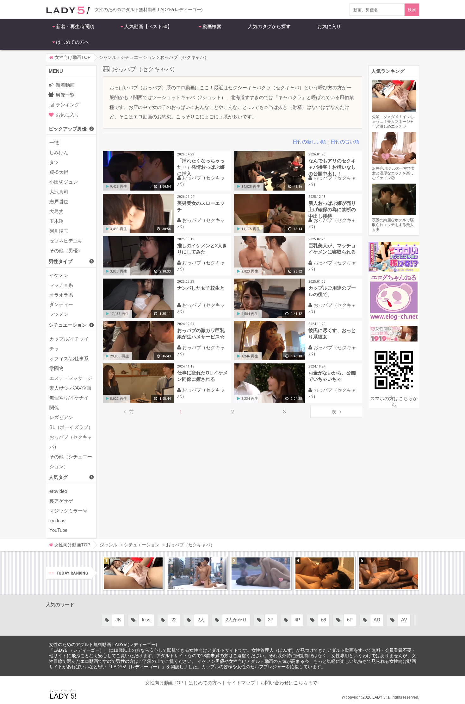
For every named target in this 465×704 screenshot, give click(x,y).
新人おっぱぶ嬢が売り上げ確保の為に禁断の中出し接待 (332, 209)
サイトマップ (241, 682)
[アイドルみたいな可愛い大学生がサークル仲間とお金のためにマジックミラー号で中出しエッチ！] (197, 573)
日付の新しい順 (309, 141)
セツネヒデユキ (66, 240)
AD (354, 619)
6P (327, 619)
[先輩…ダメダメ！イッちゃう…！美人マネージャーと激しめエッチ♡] (133, 573)
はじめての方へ (72, 42)
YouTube (58, 530)
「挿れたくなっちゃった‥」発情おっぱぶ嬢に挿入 (201, 167)
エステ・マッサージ (70, 378)
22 (151, 619)
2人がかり (213, 619)
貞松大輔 (58, 172)
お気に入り (329, 26)
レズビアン (61, 417)
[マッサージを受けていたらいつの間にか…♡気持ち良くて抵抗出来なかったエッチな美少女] (388, 573)
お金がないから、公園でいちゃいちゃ (332, 376)
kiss (123, 619)
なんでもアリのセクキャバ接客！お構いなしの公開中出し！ (332, 167)
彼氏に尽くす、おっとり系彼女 (332, 333)
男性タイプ (60, 261)
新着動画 (65, 85)
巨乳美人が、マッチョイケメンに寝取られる (332, 249)
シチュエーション (68, 325)
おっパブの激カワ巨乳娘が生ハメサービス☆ (201, 333)
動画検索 (211, 26)
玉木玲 (56, 221)
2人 (178, 619)
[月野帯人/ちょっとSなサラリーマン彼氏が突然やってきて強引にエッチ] (324, 573)
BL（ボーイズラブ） (71, 427)
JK (95, 619)
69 (300, 619)
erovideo (58, 491)
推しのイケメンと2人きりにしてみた (202, 249)
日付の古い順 (345, 141)
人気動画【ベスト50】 (148, 26)
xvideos (57, 520)
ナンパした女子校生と (201, 288)
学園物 (56, 368)
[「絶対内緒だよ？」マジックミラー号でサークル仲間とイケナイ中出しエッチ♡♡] (261, 573)
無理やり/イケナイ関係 (69, 402)
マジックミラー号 (68, 510)
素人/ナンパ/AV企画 (70, 388)
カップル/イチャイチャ (69, 343)
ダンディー (61, 304)
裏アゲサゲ (61, 501)
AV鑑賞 (413, 619)
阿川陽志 (58, 231)
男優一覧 (65, 94)
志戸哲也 (58, 201)
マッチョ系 (61, 285)
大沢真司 (58, 191)
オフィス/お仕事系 (69, 358)
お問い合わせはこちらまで (288, 682)
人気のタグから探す (269, 26)
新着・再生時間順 (75, 26)
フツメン (58, 314)
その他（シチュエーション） (70, 461)
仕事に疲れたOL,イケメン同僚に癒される (202, 376)
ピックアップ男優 (68, 128)
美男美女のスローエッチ (201, 206)
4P (274, 619)
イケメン (58, 275)
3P (248, 619)
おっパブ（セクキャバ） (70, 441)
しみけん (58, 152)
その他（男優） (66, 250)
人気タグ (58, 477)
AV (381, 619)
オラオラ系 (61, 295)
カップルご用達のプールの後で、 (332, 291)
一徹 (54, 142)
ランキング (67, 104)
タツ (54, 162)
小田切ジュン (63, 182)
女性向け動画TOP (164, 682)
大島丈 (56, 211)
